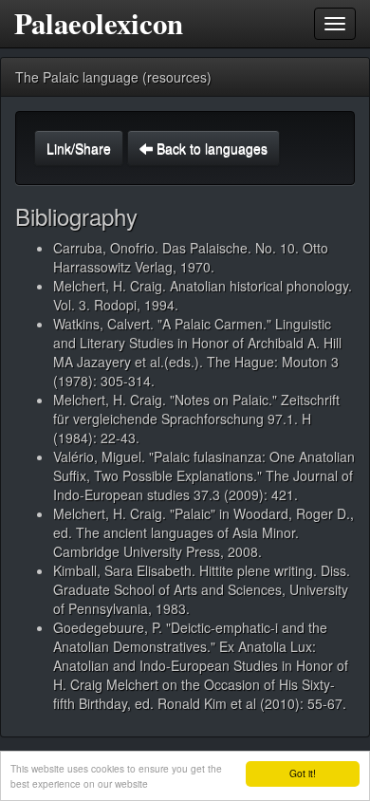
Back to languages (210, 148)
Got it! (302, 773)
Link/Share (78, 148)
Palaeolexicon (98, 23)
